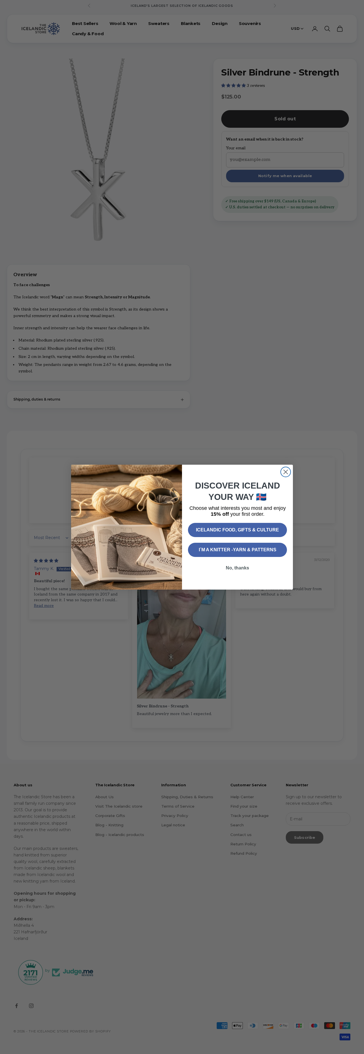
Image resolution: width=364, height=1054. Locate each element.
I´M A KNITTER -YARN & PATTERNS (237, 549)
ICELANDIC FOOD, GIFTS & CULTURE (237, 529)
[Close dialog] (286, 472)
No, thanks (237, 567)
